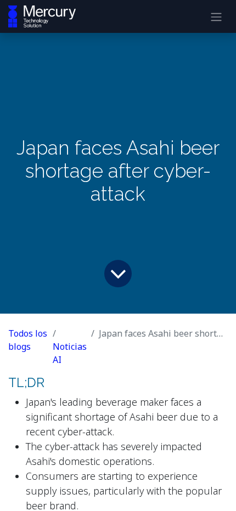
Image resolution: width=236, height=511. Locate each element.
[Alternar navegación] (216, 16)
